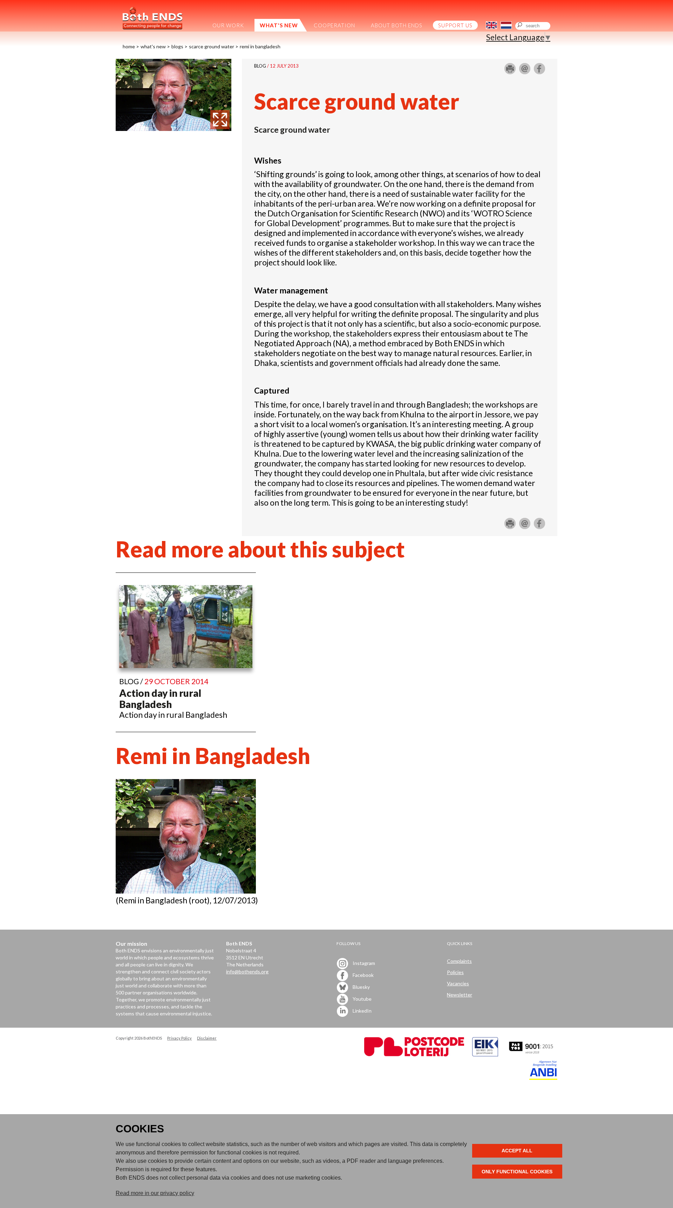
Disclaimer (207, 1038)
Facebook (363, 975)
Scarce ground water (211, 46)
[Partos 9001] (531, 1054)
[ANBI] (543, 1078)
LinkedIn (362, 1011)
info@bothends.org (247, 971)
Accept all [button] (517, 1150)
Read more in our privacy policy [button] (155, 1193)
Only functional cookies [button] (517, 1171)
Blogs (177, 46)
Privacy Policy (179, 1038)
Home (129, 46)
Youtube (362, 999)
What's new (153, 46)
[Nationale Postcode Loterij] (414, 1054)
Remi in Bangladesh (260, 46)
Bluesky (361, 987)
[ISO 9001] (485, 1054)
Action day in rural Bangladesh (160, 698)
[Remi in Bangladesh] (173, 128)
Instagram (363, 963)
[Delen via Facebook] (539, 71)
